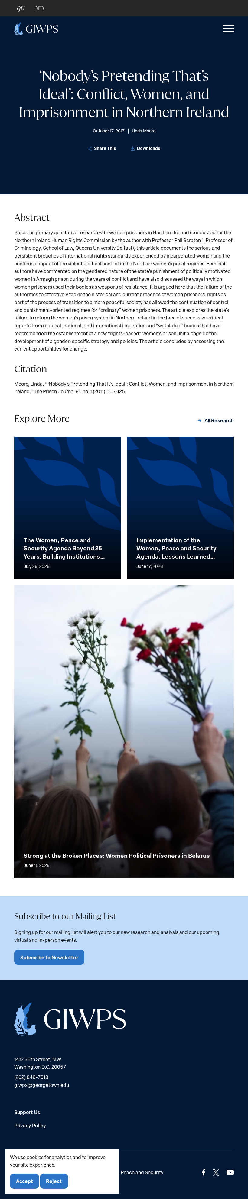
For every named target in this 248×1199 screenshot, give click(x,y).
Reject (54, 1181)
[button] (227, 28)
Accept (24, 1181)
